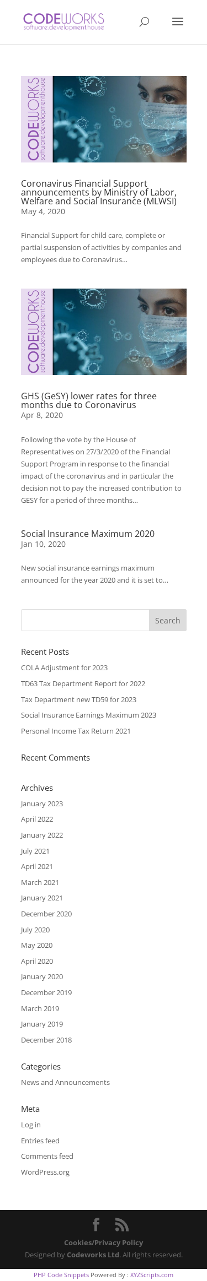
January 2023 (42, 803)
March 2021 (40, 882)
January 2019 (42, 1024)
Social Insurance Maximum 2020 (88, 534)
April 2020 (37, 961)
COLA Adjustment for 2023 (64, 667)
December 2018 (46, 1040)
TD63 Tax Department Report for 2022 (83, 683)
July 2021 (35, 851)
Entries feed (40, 1141)
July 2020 (35, 930)
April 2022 (37, 819)
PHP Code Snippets (61, 1275)
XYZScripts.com (151, 1275)
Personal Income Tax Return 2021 (76, 731)
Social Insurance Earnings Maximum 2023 (88, 715)
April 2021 (37, 866)
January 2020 (42, 976)
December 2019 (46, 992)
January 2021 (42, 898)
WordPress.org (45, 1172)
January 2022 (42, 835)
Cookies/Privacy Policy (103, 1242)
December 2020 (46, 914)
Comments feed (47, 1156)
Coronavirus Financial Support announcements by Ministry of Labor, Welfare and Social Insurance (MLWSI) (99, 192)
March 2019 (40, 1008)
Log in (31, 1125)
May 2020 (36, 945)
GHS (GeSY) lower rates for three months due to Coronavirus (89, 400)
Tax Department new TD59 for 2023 (78, 699)
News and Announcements (65, 1082)
